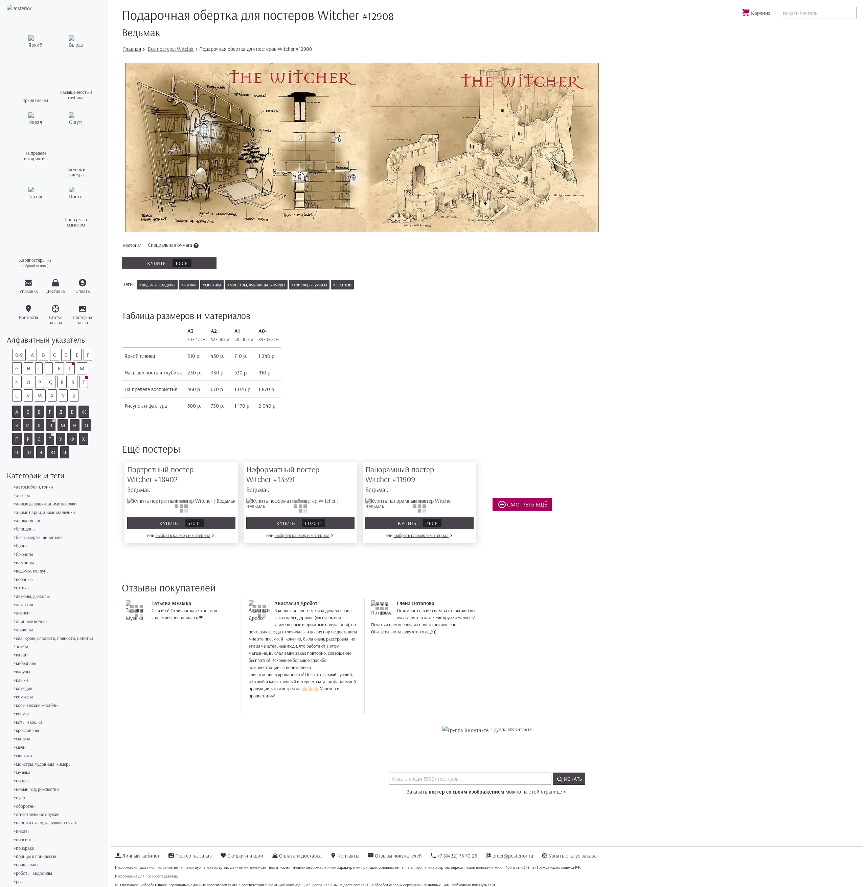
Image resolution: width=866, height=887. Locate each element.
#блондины (25, 529)
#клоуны (22, 672)
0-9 (19, 354)
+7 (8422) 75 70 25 (457, 855)
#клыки (21, 680)
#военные (23, 579)
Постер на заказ (193, 855)
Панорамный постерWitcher (399, 479)
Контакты (348, 855)
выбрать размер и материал (182, 535)
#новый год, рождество (36, 789)
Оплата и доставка (300, 855)
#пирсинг (22, 840)
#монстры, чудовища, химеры (42, 764)
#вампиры (24, 563)
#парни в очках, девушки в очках (45, 823)
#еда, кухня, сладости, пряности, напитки (53, 638)
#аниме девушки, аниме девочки (45, 504)
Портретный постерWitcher (160, 479)
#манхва (22, 739)
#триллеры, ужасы (309, 285)
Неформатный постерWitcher (282, 479)
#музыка (22, 772)
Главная (132, 48)
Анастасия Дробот (295, 603)
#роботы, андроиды (33, 873)
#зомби (21, 646)
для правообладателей (157, 876)
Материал (158, 245)
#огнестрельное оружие (36, 814)
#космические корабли (36, 705)
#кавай (20, 655)
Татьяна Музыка (171, 603)
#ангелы (22, 495)
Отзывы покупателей (398, 855)
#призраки (24, 848)
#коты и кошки (28, 722)
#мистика (23, 756)
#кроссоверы (26, 730)
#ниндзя (21, 781)
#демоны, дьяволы (32, 596)
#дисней (21, 613)
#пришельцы (26, 865)
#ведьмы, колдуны (31, 571)
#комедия (23, 688)
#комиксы (23, 697)
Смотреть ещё (526, 504)
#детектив (23, 605)
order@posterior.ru (513, 855)
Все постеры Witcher (171, 48)
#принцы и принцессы (35, 856)
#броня (20, 546)
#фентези (342, 285)
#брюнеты (23, 554)
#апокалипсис (27, 521)
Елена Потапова (415, 603)
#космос (22, 714)
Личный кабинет (141, 855)
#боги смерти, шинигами (38, 537)
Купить (168, 263)
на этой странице (542, 791)
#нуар (19, 798)
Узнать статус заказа (573, 855)
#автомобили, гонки (33, 487)
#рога (19, 882)
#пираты (22, 831)
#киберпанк (25, 663)
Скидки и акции (245, 855)
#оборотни (24, 806)
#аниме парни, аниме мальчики (44, 512)
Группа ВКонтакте (511, 729)
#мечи (19, 747)
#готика (21, 588)
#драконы (23, 630)
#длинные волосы (31, 621)
